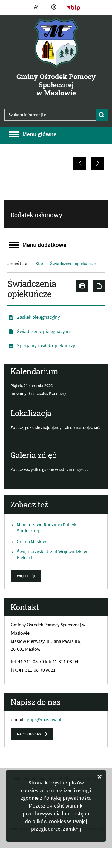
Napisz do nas (29, 734)
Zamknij (72, 828)
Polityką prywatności (66, 797)
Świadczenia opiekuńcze (73, 263)
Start (40, 263)
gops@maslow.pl (44, 719)
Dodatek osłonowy (36, 215)
